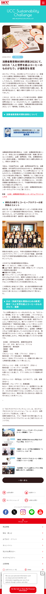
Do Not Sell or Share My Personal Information (23, 590)
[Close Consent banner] (42, 573)
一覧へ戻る (23, 480)
